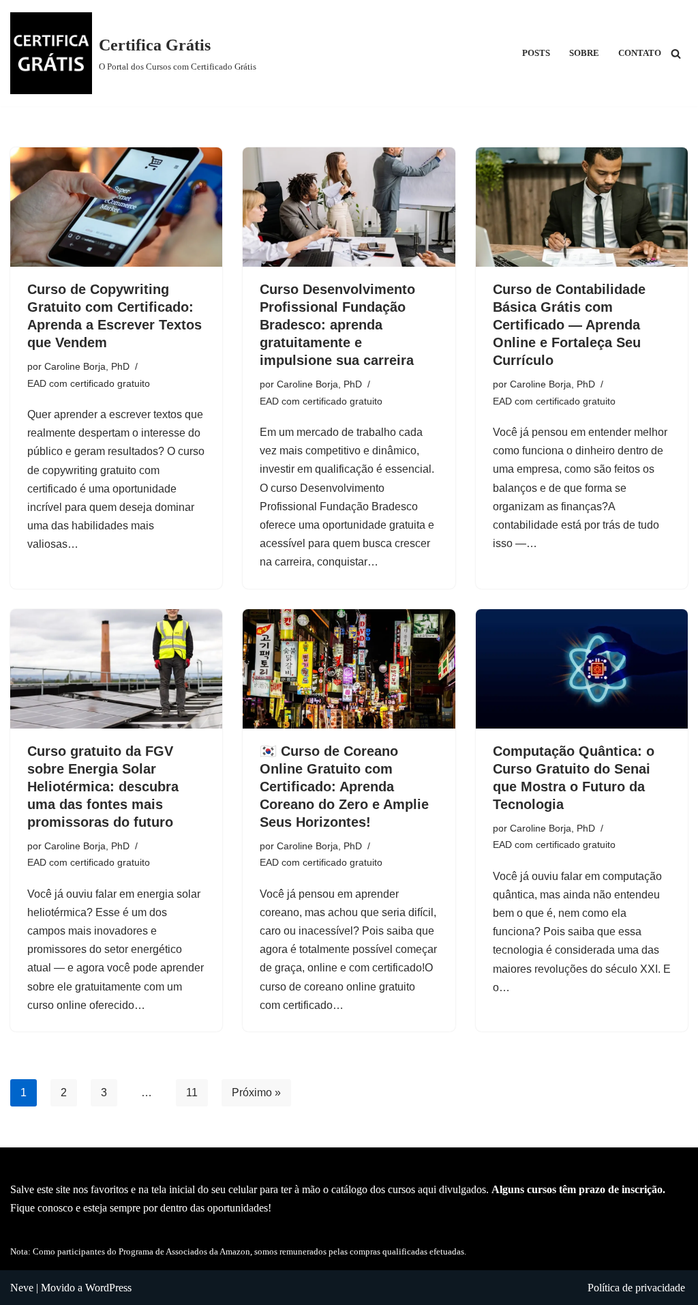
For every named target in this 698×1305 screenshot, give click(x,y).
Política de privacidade (636, 1287)
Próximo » (256, 1092)
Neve (21, 1287)
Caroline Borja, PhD (87, 366)
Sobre (584, 53)
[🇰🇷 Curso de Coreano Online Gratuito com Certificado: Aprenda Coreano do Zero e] (349, 669)
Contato (639, 53)
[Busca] (676, 53)
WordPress (108, 1287)
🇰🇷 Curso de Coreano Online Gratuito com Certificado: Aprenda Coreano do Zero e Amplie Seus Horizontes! (344, 787)
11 (192, 1092)
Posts (536, 53)
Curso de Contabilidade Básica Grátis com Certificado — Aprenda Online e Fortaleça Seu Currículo (569, 325)
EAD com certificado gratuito (88, 383)
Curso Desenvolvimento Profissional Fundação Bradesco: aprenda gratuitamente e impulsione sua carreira (337, 325)
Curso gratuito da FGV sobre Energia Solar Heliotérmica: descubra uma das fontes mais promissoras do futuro (103, 787)
